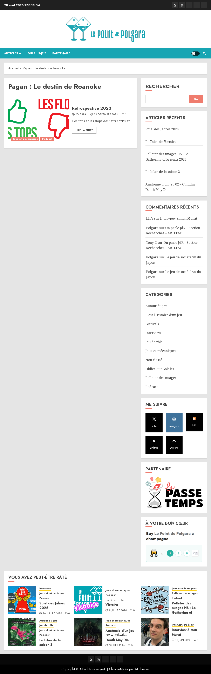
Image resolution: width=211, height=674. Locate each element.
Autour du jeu (156, 306)
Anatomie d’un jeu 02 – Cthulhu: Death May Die (120, 635)
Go (196, 99)
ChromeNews (118, 669)
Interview (153, 333)
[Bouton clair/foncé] (195, 53)
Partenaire (61, 53)
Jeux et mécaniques (25, 139)
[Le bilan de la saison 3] (22, 632)
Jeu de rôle (154, 342)
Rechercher (162, 86)
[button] (204, 53)
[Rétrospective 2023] (38, 119)
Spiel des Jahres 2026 (162, 129)
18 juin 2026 (117, 645)
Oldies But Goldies (159, 369)
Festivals (152, 324)
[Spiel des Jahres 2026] (22, 600)
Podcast (47, 139)
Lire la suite (84, 130)
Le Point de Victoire (161, 141)
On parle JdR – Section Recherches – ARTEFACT (173, 231)
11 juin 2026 (183, 640)
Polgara (81, 114)
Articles (11, 53)
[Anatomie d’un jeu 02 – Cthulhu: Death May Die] (88, 632)
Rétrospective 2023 (91, 108)
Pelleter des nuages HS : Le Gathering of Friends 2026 (184, 610)
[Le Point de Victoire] (88, 600)
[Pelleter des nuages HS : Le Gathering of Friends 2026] (155, 600)
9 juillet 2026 (118, 610)
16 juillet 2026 (52, 613)
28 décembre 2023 (106, 114)
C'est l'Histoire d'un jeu (163, 315)
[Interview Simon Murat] (155, 632)
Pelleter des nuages (160, 377)
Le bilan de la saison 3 (162, 171)
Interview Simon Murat (178, 218)
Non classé (153, 360)
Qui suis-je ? (36, 53)
